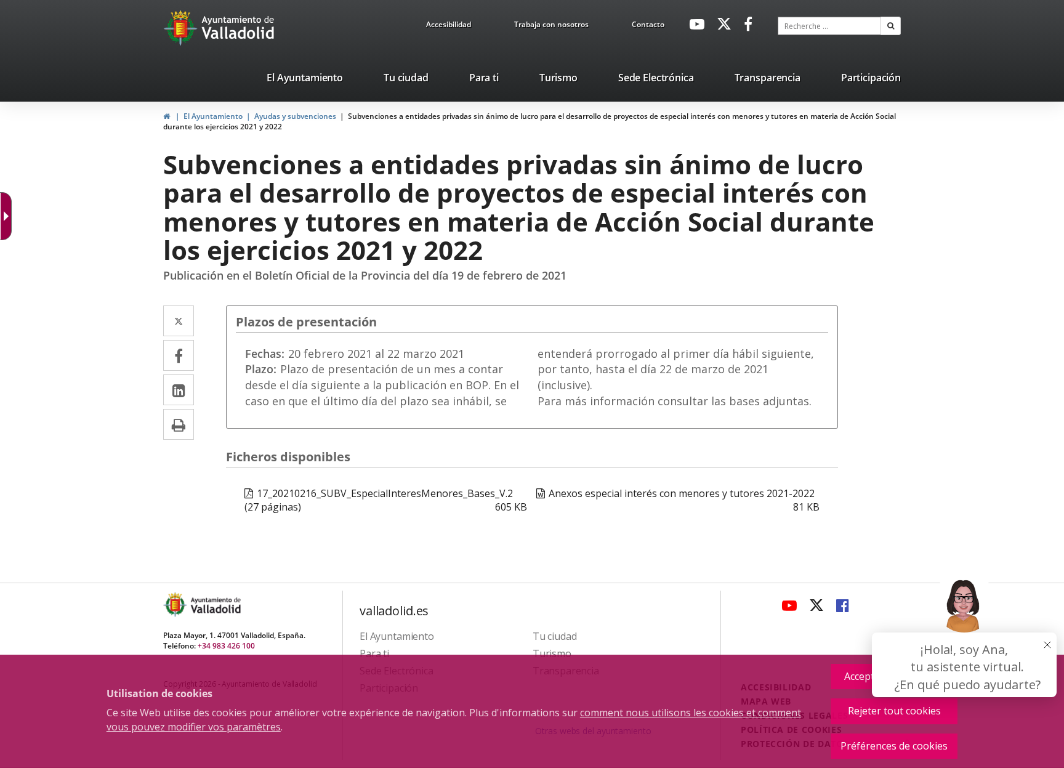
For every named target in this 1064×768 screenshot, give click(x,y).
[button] (891, 26)
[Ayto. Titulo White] (238, 27)
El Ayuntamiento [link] (213, 116)
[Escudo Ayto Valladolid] (176, 604)
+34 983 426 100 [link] (226, 646)
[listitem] (305, 80)
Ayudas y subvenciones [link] (295, 116)
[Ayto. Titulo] (215, 604)
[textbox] (829, 26)
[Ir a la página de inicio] (182, 27)
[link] (448, 26)
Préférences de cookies (894, 746)
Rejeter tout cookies (894, 710)
